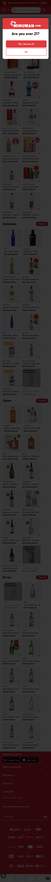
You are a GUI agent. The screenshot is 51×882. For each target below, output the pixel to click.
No (26, 52)
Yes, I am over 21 (26, 44)
